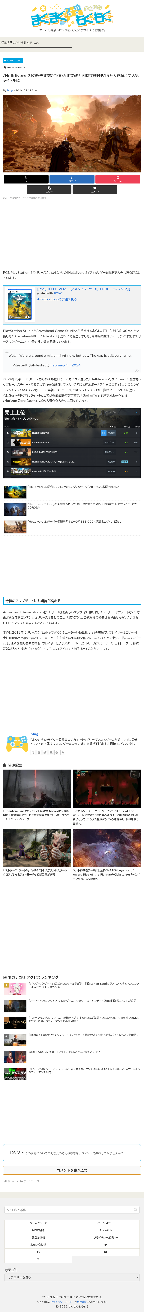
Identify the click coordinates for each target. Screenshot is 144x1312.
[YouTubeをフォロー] (39, 752)
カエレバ (58, 293)
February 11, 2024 (65, 365)
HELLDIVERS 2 (16, 67)
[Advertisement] (72, 567)
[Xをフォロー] (33, 752)
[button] (49, 189)
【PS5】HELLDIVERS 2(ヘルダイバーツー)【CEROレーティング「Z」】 (83, 289)
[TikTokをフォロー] (45, 752)
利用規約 (82, 1302)
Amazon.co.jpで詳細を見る (57, 299)
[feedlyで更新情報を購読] (56, 752)
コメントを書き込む (72, 1170)
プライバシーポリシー (62, 1302)
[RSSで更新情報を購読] (62, 752)
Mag (10, 90)
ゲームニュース (14, 60)
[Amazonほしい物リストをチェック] (51, 752)
